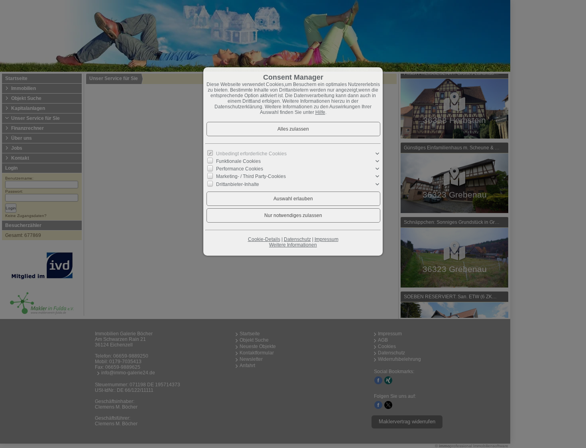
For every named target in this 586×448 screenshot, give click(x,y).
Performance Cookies (239, 169)
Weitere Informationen (293, 245)
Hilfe (320, 112)
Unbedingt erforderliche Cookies (251, 154)
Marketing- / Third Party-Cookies (251, 176)
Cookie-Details (264, 239)
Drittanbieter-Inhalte (237, 184)
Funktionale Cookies (238, 161)
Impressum (326, 239)
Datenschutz (297, 239)
